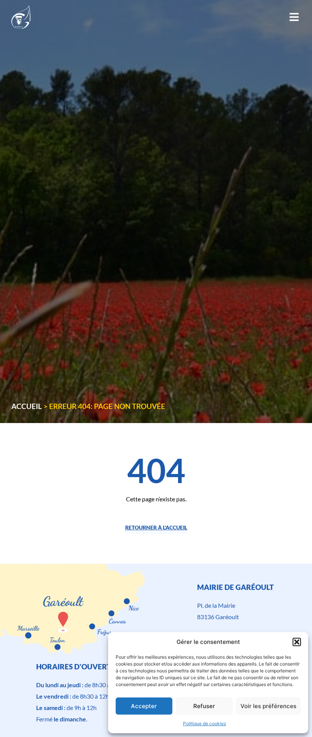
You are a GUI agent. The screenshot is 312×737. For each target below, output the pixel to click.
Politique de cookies (204, 723)
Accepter (144, 706)
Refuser (204, 706)
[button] (297, 642)
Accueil (26, 406)
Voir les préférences (268, 706)
